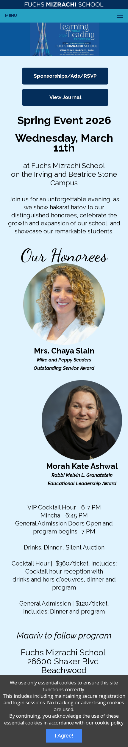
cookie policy (109, 722)
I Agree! (64, 736)
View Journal (65, 97)
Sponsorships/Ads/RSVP (65, 76)
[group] (64, 39)
